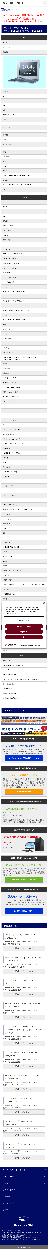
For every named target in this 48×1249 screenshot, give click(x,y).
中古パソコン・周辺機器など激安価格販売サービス (24, 802)
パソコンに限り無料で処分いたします (24, 768)
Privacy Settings (24, 626)
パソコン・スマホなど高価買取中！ (24, 739)
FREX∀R (6, 850)
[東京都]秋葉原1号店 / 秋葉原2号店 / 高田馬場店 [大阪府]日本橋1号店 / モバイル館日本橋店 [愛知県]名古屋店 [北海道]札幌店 (24, 821)
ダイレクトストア (8, 845)
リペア (5, 1210)
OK (24, 637)
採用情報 (6, 1196)
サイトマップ (8, 1203)
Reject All (24, 632)
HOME (2, 8)
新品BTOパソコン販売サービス (24, 830)
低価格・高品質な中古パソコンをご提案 (24, 858)
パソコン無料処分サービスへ (24, 792)
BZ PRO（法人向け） (10, 847)
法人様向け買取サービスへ (24, 911)
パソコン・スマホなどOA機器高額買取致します (24, 889)
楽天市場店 (6, 815)
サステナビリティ (10, 1190)
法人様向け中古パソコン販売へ (24, 879)
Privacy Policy (24, 620)
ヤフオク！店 (17, 815)
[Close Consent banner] (44, 603)
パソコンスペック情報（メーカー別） (9, 9)
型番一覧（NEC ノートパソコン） (8, 10)
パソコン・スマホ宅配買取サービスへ (24, 758)
